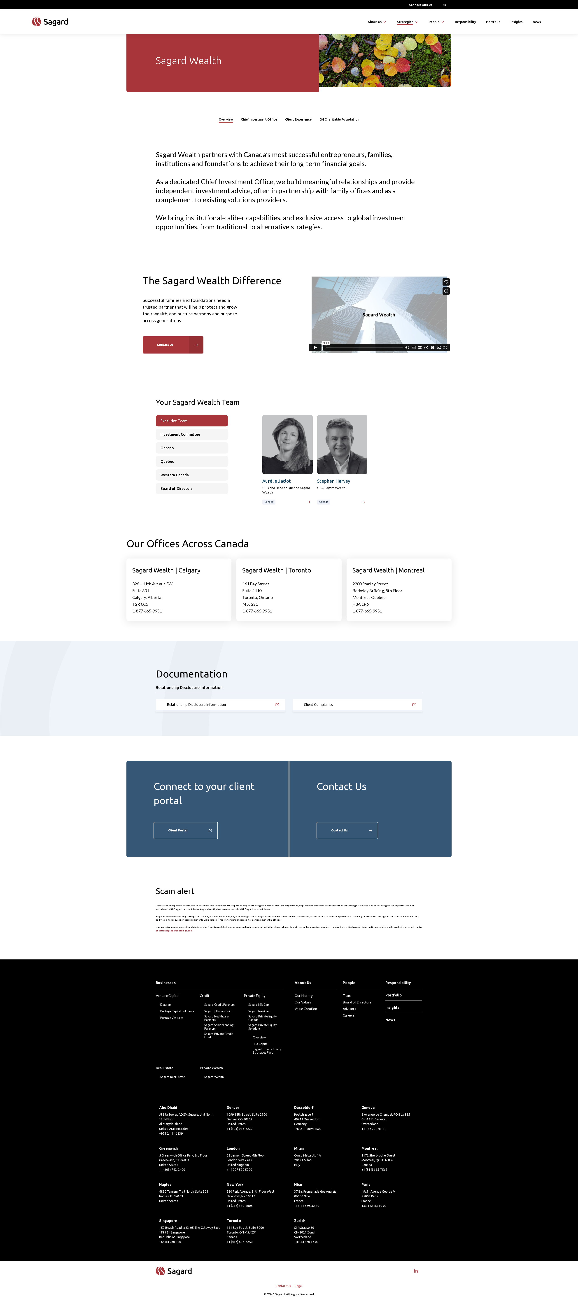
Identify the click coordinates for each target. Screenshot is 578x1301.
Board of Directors (357, 1002)
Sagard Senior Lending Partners (218, 1026)
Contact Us (339, 830)
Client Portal (177, 830)
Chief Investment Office (259, 119)
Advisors (349, 1009)
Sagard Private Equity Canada (262, 1018)
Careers (349, 1015)
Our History (304, 996)
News (537, 22)
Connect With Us (420, 4)
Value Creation (306, 1009)
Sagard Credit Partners (219, 1004)
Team (347, 996)
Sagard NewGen (259, 1011)
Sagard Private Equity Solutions (262, 1026)
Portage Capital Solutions (177, 1011)
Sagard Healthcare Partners (216, 1018)
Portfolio (493, 22)
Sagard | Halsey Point (218, 1011)
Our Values (303, 1002)
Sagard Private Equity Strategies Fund (267, 1050)
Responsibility (465, 22)
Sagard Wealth (214, 1077)
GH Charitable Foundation (339, 119)
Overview (226, 119)
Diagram (166, 1004)
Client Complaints (318, 705)
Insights (516, 22)
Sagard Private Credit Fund (218, 1035)
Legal (299, 1286)
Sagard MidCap (258, 1004)
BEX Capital (260, 1044)
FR (444, 4)
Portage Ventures (171, 1017)
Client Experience (298, 119)
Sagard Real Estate (172, 1077)
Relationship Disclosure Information (196, 705)
